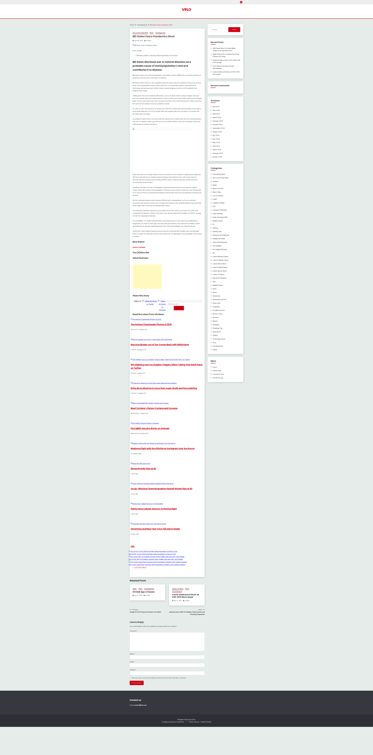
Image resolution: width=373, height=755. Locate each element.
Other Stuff (216, 303)
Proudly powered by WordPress (173, 722)
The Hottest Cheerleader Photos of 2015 (151, 324)
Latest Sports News (220, 271)
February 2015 (218, 121)
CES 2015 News (140, 567)
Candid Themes (205, 722)
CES (133, 546)
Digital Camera (218, 221)
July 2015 (216, 107)
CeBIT (215, 199)
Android (215, 181)
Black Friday (217, 192)
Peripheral (216, 307)
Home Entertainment (220, 242)
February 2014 (218, 153)
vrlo (186, 9)
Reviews (216, 317)
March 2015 (217, 117)
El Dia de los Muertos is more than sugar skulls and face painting (164, 388)
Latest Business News (220, 256)
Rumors (215, 321)
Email (132, 662)
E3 (214, 224)
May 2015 (216, 110)
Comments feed (218, 374)
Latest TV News (177, 588)
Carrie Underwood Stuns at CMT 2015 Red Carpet (185, 595)
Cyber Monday (218, 214)
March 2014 (217, 150)
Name (132, 654)
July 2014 (216, 135)
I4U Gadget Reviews (220, 249)
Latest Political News (220, 267)
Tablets (215, 335)
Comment (134, 631)
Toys (214, 342)
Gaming (215, 228)
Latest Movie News (219, 264)
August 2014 (217, 132)
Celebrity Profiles (218, 203)
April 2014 (216, 146)
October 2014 (218, 124)
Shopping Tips (218, 328)
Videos (215, 350)
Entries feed (217, 371)
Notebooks (216, 296)
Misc (214, 282)
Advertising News (219, 174)
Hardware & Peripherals (221, 235)
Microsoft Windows (219, 278)
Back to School (218, 188)
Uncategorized (160, 33)
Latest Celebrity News (220, 260)
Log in (215, 367)
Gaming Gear (217, 231)
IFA (214, 253)
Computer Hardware (220, 210)
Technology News (219, 339)
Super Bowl (217, 332)
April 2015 (216, 114)
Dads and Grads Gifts (220, 217)
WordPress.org (218, 378)
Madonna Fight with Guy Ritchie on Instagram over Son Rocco (163, 448)
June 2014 (216, 139)
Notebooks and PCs (220, 299)
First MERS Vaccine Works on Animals (150, 428)
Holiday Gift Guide (219, 239)
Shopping (216, 325)
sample (147, 595)
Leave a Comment (139, 247)
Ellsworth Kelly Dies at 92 (143, 468)
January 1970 (217, 157)
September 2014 (219, 128)
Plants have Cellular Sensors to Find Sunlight (154, 508)
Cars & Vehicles (218, 196)
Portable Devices (219, 310)
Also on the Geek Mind (140, 33)
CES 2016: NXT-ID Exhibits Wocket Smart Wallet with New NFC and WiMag (156, 559)
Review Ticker (218, 314)
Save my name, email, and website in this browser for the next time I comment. (159, 678)
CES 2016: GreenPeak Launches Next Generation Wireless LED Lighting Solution (157, 565)
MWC (215, 289)
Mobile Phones (218, 285)
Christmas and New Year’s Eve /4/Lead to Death (155, 528)
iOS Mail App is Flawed (143, 592)
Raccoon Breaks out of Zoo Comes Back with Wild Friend (160, 344)
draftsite (148, 40)
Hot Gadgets (217, 246)
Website (133, 670)
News (152, 33)
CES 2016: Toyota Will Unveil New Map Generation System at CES (152, 554)
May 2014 (216, 142)
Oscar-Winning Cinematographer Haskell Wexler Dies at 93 (161, 488)
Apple (135, 588)
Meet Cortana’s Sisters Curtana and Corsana (154, 408)
